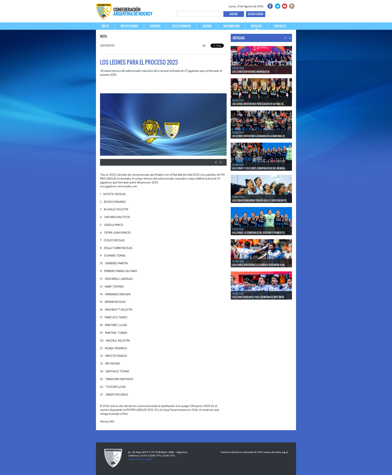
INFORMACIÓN (231, 26)
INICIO (105, 26)
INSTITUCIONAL (129, 26)
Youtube (284, 5)
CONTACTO (280, 26)
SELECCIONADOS (181, 26)
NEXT (220, 162)
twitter (277, 5)
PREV (216, 162)
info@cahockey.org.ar (140, 459)
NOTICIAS (256, 26)
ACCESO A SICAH (255, 14)
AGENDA (207, 26)
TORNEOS (155, 26)
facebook (269, 5)
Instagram (291, 5)
